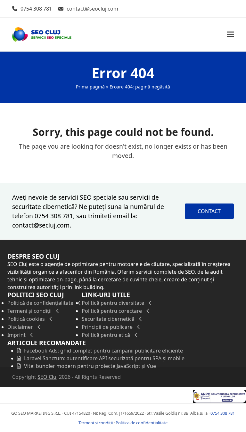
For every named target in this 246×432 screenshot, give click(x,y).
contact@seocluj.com (92, 8)
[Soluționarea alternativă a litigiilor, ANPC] (219, 400)
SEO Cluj (47, 376)
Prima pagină (90, 87)
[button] (230, 34)
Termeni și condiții (95, 423)
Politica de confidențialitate (142, 423)
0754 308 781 (36, 8)
